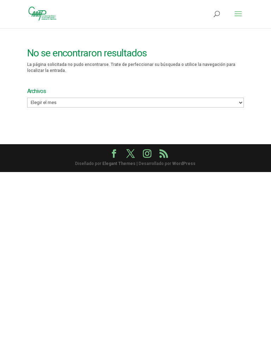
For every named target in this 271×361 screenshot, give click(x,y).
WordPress (183, 163)
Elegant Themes (119, 163)
